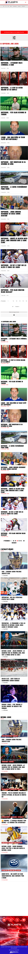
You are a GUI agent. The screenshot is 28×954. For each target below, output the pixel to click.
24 (12, 306)
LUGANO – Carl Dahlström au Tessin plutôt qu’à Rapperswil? (13, 138)
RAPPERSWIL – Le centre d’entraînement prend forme (14, 188)
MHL (11, 6)
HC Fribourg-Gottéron (5, 789)
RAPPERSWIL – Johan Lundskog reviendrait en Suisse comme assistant (11, 214)
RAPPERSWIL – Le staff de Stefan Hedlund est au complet (12, 89)
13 (16, 301)
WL (8, 6)
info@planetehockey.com (14, 935)
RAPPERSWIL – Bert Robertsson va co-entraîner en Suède (13, 163)
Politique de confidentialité (14, 937)
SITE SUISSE (15, 736)
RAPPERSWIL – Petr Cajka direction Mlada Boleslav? (12, 291)
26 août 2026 (5, 798)
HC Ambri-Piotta (5, 870)
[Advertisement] (14, 20)
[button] (26, 2)
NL (3, 6)
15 (23, 301)
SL (6, 6)
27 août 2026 (5, 575)
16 (26, 301)
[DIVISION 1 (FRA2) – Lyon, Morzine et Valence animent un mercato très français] (14, 694)
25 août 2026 (5, 879)
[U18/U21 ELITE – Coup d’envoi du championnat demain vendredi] (14, 668)
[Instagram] (11, 920)
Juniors (19, 6)
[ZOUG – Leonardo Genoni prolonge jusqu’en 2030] (14, 561)
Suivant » (17, 306)
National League (9, 736)
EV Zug (3, 736)
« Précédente (6, 541)
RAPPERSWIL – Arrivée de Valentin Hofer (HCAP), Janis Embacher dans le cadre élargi (14, 240)
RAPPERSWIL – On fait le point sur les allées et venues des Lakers (13, 266)
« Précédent (3, 301)
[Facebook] (4, 920)
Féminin (23, 6)
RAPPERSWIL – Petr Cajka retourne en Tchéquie (13, 113)
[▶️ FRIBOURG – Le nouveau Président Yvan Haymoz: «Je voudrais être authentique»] (14, 810)
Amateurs (15, 6)
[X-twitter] (17, 920)
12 (13, 301)
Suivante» (14, 543)
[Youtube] (24, 920)
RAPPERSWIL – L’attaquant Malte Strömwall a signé (11, 64)
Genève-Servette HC (5, 842)
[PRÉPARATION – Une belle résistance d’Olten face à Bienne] (14, 586)
